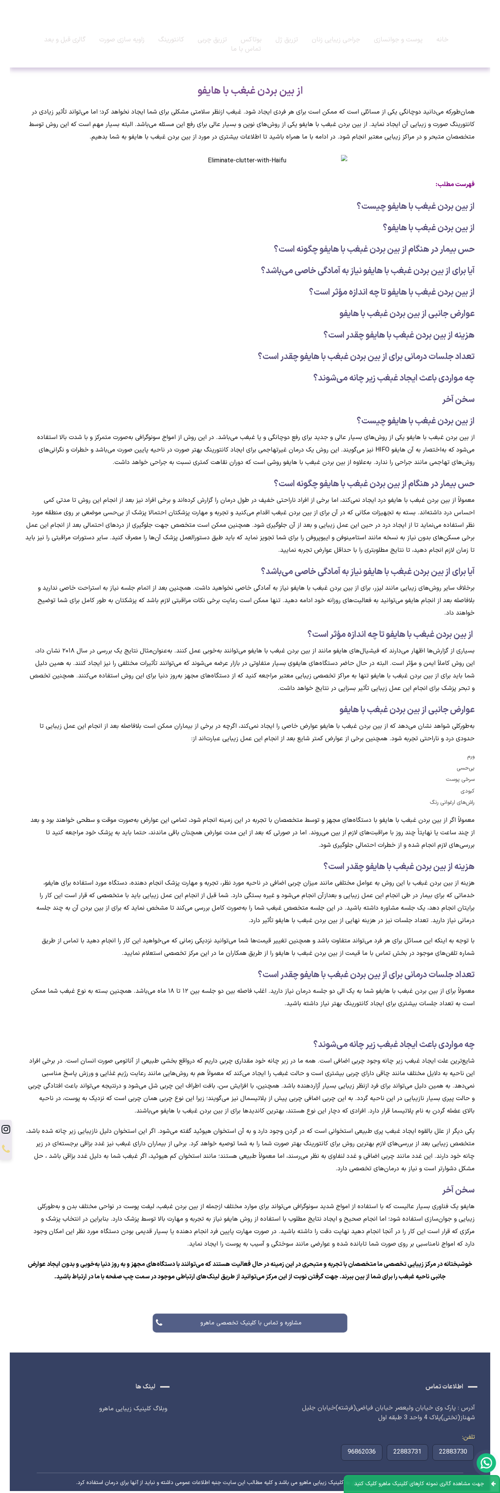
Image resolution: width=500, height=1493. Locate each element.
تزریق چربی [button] (212, 40)
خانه (442, 40)
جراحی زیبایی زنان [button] (336, 40)
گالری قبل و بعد (65, 40)
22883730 (453, 1452)
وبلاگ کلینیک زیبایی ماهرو (133, 1408)
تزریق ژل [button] (286, 40)
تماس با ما (246, 49)
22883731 (407, 1452)
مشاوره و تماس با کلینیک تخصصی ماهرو (250, 1323)
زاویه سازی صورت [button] (122, 40)
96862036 (362, 1452)
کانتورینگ (171, 40)
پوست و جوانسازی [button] (398, 40)
